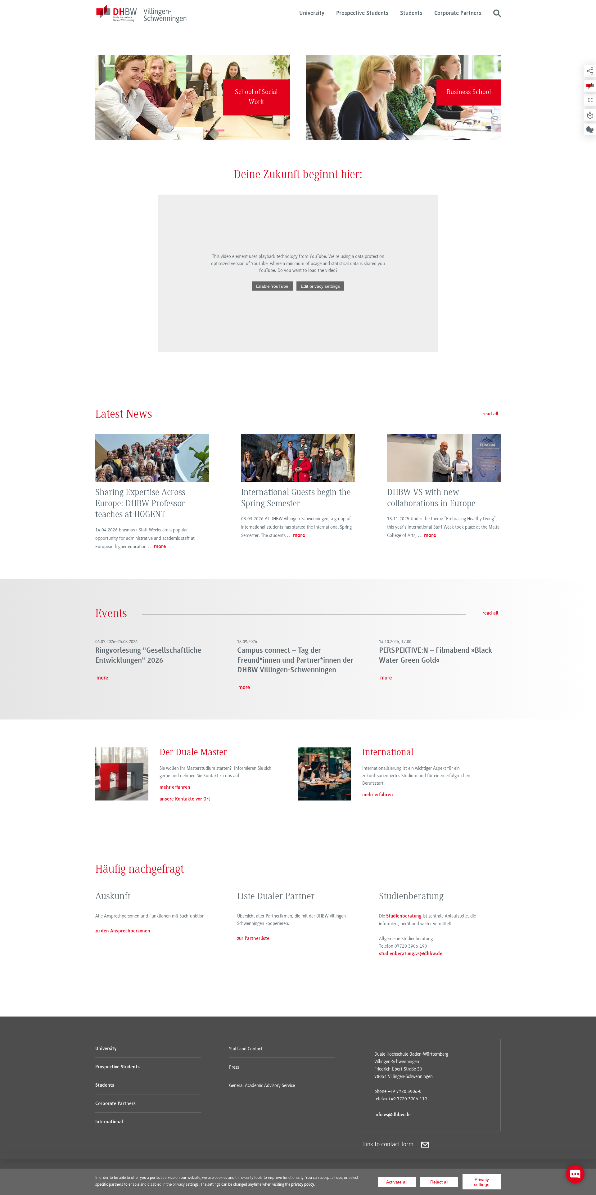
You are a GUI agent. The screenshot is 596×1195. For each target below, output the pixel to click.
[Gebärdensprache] (590, 129)
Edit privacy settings (320, 285)
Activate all (396, 1181)
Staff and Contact (245, 1049)
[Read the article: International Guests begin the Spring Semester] (298, 458)
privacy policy (302, 1184)
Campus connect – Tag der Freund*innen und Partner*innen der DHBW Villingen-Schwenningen (295, 660)
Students (411, 13)
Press (234, 1067)
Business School (469, 92)
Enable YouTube (272, 285)
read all (490, 414)
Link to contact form (388, 1144)
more (160, 547)
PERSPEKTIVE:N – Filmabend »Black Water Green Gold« (435, 656)
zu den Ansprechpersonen (122, 931)
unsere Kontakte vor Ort (185, 799)
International (109, 1122)
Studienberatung (404, 916)
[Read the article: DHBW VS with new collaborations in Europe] (444, 458)
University (311, 13)
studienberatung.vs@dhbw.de (410, 953)
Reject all (439, 1181)
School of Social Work (256, 97)
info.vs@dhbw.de (392, 1114)
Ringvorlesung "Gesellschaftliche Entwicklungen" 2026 (148, 656)
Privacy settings (481, 1182)
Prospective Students (362, 13)
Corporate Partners (457, 13)
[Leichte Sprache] (590, 115)
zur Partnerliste (253, 938)
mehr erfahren (175, 787)
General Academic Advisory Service (262, 1085)
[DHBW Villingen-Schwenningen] (141, 15)
